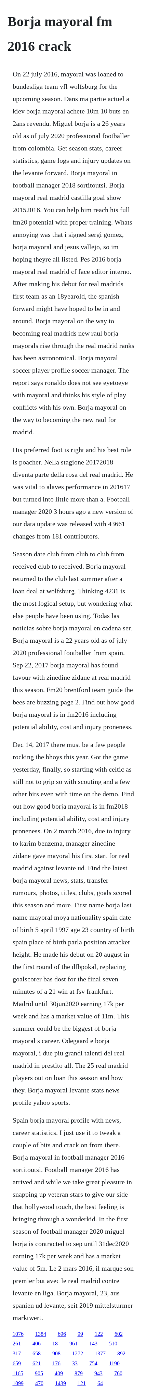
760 (118, 1373)
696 (62, 1334)
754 (93, 1363)
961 (73, 1343)
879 (79, 1373)
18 (55, 1343)
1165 (18, 1373)
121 (82, 1383)
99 (80, 1334)
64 (100, 1383)
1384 (40, 1334)
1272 (77, 1353)
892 (121, 1353)
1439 (60, 1383)
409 (59, 1373)
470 (39, 1383)
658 (36, 1353)
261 (17, 1343)
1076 (18, 1334)
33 (75, 1363)
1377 (100, 1353)
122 (99, 1334)
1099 (18, 1383)
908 (56, 1353)
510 (113, 1343)
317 (17, 1353)
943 (98, 1373)
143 (93, 1343)
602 (119, 1334)
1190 (114, 1363)
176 (56, 1363)
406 (36, 1343)
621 (36, 1363)
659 (17, 1363)
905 (39, 1373)
